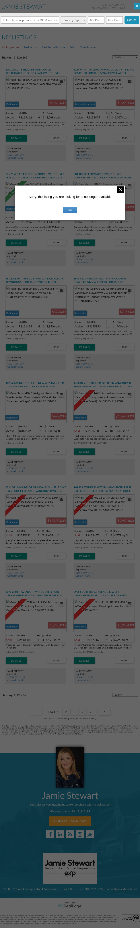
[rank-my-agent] (90, 834)
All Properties (10, 47)
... (82, 711)
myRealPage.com (70, 906)
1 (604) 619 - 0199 (16, 154)
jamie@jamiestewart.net (107, 7)
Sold (72, 47)
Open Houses (88, 47)
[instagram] (80, 834)
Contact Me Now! (70, 821)
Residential (30, 47)
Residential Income (53, 47)
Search (132, 19)
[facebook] (50, 834)
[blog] (70, 834)
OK (70, 209)
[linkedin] (60, 834)
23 (91, 711)
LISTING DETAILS (16, 138)
